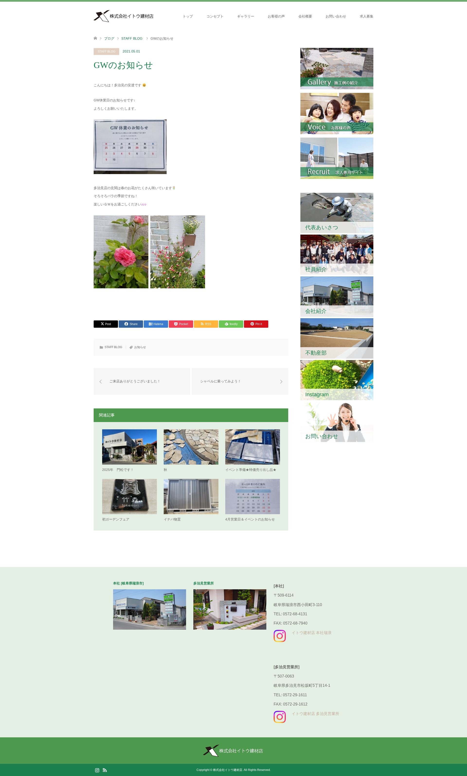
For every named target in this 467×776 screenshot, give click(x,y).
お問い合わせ (336, 16)
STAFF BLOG (106, 51)
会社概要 (305, 16)
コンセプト (215, 16)
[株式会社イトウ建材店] (124, 16)
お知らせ (140, 347)
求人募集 (366, 16)
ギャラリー (245, 16)
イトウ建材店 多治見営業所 (315, 714)
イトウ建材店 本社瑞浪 (312, 633)
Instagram (97, 770)
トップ (188, 16)
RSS (105, 770)
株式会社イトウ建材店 (227, 770)
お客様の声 (276, 16)
